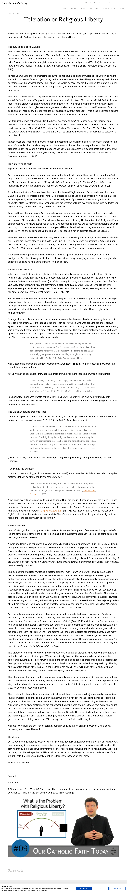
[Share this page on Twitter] (44, 871)
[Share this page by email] (35, 871)
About (122, 8)
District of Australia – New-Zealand (94, 3)
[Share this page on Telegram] (53, 871)
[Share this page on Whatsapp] (48, 871)
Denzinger (34, 494)
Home (65, 8)
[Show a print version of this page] (30, 871)
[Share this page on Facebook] (39, 871)
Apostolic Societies (109, 8)
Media (97, 8)
